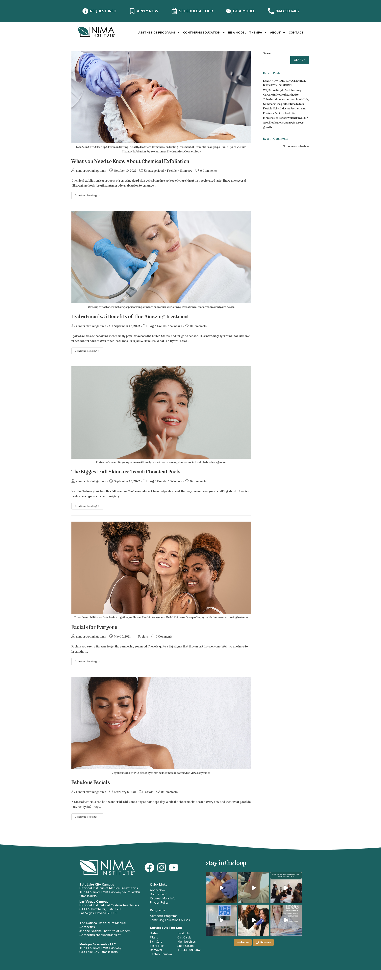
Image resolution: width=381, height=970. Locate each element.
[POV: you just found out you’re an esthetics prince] (221, 920)
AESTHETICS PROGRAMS (156, 32)
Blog (151, 326)
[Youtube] (174, 867)
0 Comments (208, 170)
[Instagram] (161, 867)
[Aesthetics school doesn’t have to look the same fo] (286, 887)
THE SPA (255, 32)
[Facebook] (149, 867)
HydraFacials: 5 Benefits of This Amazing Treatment (130, 316)
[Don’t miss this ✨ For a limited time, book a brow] (221, 887)
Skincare (186, 170)
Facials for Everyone (94, 627)
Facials (172, 170)
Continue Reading (89, 194)
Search (267, 53)
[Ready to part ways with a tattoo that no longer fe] (253, 887)
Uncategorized (154, 170)
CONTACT (296, 32)
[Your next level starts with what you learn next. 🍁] (253, 920)
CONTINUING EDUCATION (201, 32)
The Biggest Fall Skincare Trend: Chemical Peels (125, 472)
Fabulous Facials (90, 782)
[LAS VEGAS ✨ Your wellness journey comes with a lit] (286, 920)
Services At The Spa (166, 928)
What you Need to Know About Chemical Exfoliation (130, 161)
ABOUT (275, 32)
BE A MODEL (237, 32)
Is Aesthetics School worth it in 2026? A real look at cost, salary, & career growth (285, 122)
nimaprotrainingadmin (91, 170)
